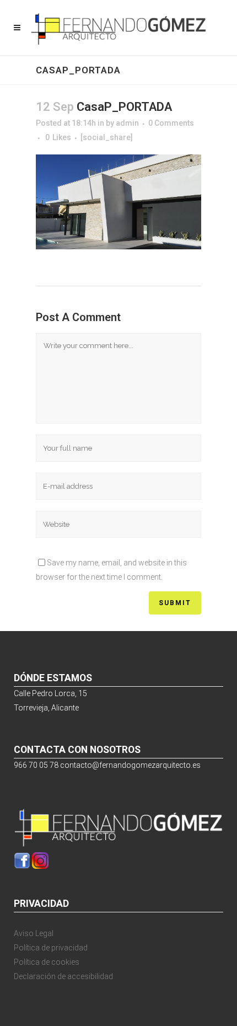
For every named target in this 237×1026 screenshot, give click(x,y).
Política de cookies (46, 962)
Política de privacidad (51, 947)
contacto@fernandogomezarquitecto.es (130, 765)
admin (127, 123)
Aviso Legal (33, 933)
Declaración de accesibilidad (63, 976)
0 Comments (171, 123)
